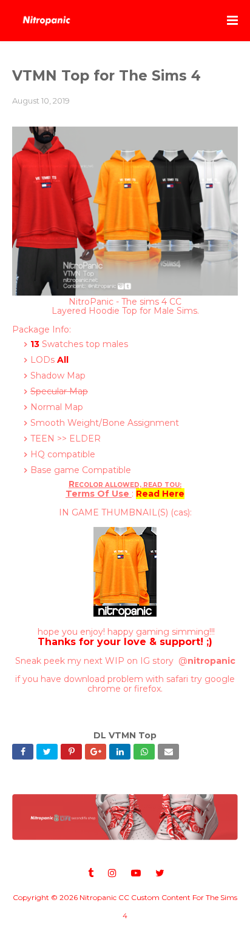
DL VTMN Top (125, 735)
